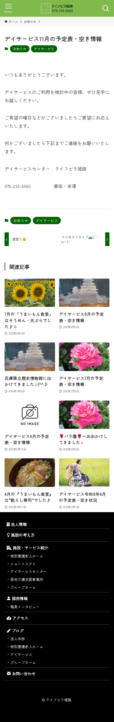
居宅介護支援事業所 (26, 579)
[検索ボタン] (105, 8)
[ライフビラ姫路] (57, 8)
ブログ (17, 630)
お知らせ (19, 48)
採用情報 (19, 598)
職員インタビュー (25, 606)
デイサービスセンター (28, 571)
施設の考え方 (22, 535)
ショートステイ (23, 563)
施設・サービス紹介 (30, 547)
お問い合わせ (23, 673)
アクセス (19, 618)
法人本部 (17, 638)
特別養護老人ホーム (26, 555)
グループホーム (23, 587)
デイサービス (44, 48)
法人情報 (18, 524)
